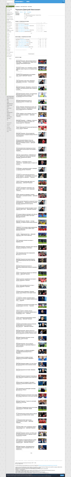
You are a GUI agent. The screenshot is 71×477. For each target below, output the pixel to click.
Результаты (24, 6)
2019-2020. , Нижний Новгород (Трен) (23, 31)
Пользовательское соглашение (39, 460)
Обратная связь (21, 460)
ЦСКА (10, 74)
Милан (8, 87)
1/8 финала (45, 31)
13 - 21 (42, 25)
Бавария (13, 78)
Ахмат (10, 60)
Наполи (10, 87)
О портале (25, 460)
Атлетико (10, 78)
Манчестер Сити (10, 84)
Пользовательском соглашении (52, 474)
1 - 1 (41, 24)
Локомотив (13, 66)
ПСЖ (13, 87)
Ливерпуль (8, 84)
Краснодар (8, 66)
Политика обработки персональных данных (55, 460)
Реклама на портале (31, 460)
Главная (17, 6)
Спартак (10, 71)
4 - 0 (41, 31)
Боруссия (10, 81)
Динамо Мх (8, 63)
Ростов (10, 69)
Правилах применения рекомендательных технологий (48, 465)
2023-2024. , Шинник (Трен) (22, 28)
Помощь (16, 460)
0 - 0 (41, 28)
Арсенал (8, 78)
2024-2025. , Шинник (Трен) (22, 24)
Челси (13, 90)
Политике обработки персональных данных (39, 474)
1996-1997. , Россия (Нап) (24, 42)
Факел (13, 71)
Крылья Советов (10, 66)
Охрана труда (46, 460)
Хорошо (62, 475)
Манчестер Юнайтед (13, 84)
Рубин (8, 71)
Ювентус (10, 92)
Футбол (8, 6)
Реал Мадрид (8, 90)
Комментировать (31, 53)
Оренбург (8, 69)
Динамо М (10, 63)
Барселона (8, 81)
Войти (63, 2)
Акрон (8, 60)
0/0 (45, 39)
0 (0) (40, 39)
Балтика (13, 60)
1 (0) (40, 45)
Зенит (13, 63)
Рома (10, 90)
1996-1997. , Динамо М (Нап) (22, 45)
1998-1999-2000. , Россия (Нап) (22, 39)
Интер (13, 81)
